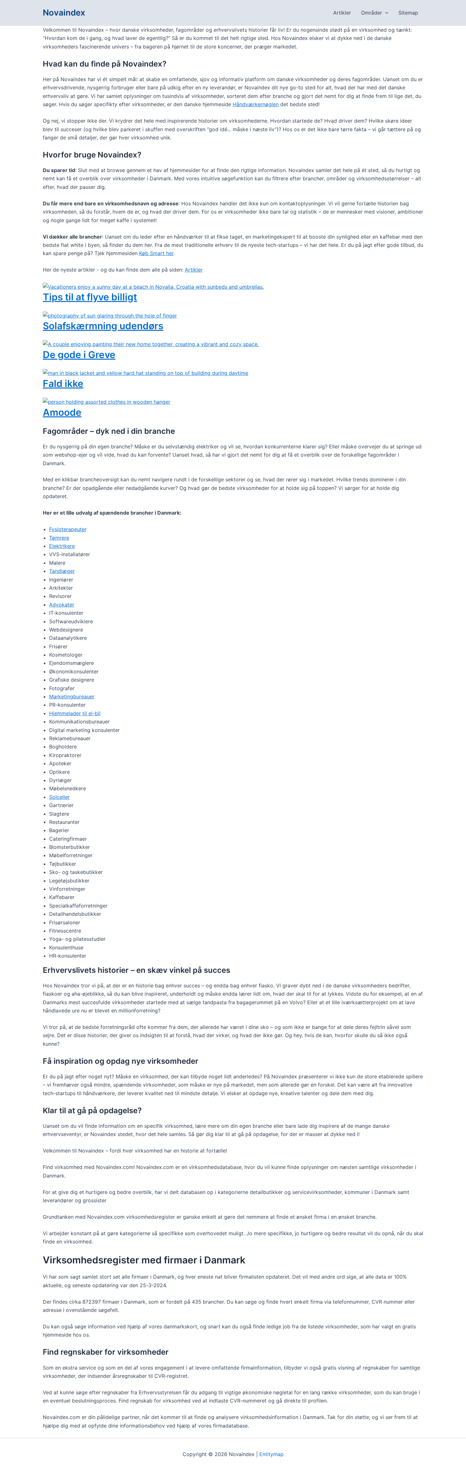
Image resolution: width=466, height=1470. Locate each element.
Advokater (61, 604)
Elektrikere (62, 546)
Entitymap (271, 1454)
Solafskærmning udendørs (103, 325)
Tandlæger (62, 571)
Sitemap (408, 13)
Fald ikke (63, 383)
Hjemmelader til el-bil (74, 713)
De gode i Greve (79, 354)
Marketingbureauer (71, 696)
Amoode (62, 412)
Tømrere (59, 538)
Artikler (342, 13)
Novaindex (64, 12)
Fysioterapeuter (68, 529)
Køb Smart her (156, 253)
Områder (371, 13)
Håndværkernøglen (256, 104)
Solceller (59, 797)
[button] (385, 12)
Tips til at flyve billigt (90, 297)
